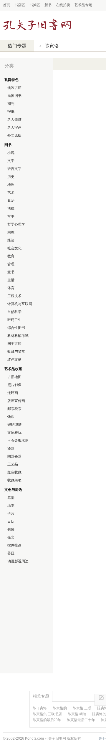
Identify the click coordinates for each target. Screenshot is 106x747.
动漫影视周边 (18, 561)
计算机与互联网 (19, 304)
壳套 (10, 537)
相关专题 (41, 696)
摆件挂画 (14, 545)
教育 (10, 256)
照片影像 (14, 385)
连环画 (12, 393)
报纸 (10, 112)
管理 (10, 264)
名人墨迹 (14, 119)
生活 (10, 280)
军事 (10, 216)
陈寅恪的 (60, 708)
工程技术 (14, 296)
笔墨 (10, 498)
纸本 (10, 505)
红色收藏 (14, 472)
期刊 (10, 104)
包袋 (10, 529)
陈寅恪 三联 (82, 708)
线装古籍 (14, 88)
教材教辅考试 (18, 336)
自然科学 (14, 312)
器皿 (10, 553)
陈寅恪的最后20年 (47, 720)
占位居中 (37, 25)
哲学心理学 (16, 224)
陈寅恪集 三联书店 (47, 714)
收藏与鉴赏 (16, 352)
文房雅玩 (14, 432)
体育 (10, 288)
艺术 (10, 193)
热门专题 (17, 45)
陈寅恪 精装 (77, 714)
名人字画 (14, 127)
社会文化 (14, 248)
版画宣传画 (16, 401)
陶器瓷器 (14, 456)
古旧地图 (14, 377)
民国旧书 (14, 96)
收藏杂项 (14, 480)
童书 (10, 272)
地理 (10, 185)
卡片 (10, 513)
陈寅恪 (52, 45)
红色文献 (14, 359)
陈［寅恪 (40, 708)
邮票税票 (14, 409)
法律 (10, 208)
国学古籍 (14, 344)
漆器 (10, 448)
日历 (10, 521)
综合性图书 (16, 328)
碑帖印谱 (14, 425)
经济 (10, 240)
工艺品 (12, 464)
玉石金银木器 (18, 440)
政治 (10, 200)
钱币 (10, 417)
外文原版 (14, 135)
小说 (10, 153)
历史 (10, 177)
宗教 (10, 232)
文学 (10, 161)
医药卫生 (14, 320)
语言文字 (14, 169)
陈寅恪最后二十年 (81, 720)
